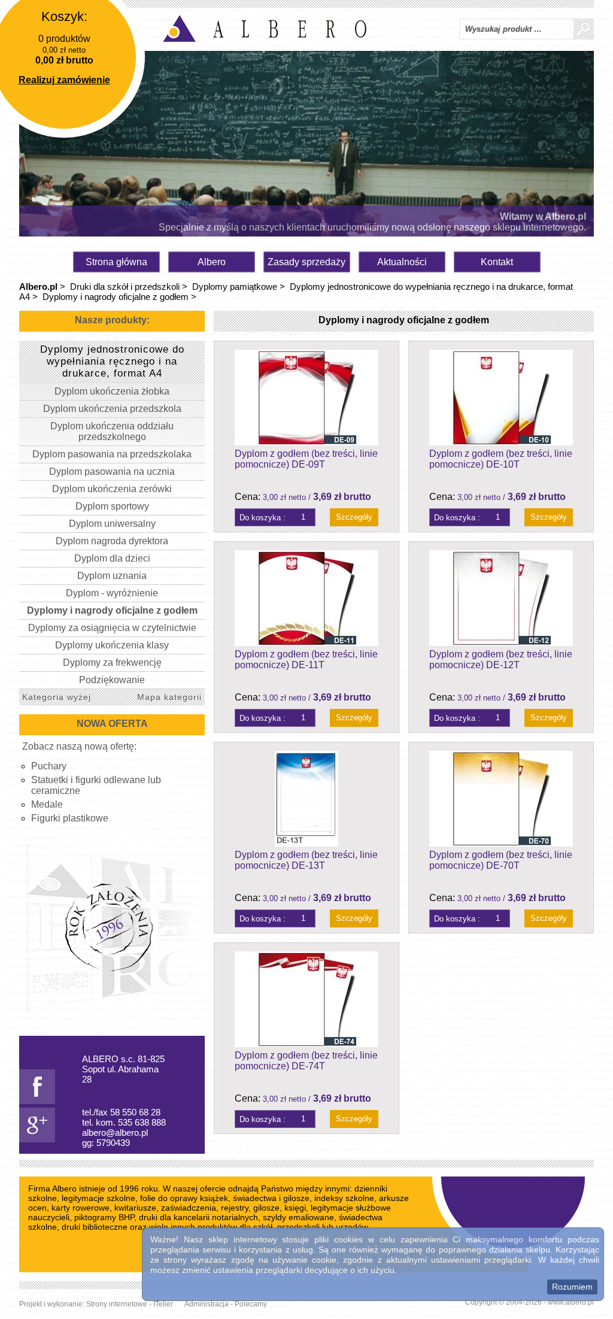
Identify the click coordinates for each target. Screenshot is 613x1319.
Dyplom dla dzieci (112, 558)
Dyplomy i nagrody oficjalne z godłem (116, 297)
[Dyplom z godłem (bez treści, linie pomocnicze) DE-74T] (306, 999)
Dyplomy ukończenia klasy (112, 645)
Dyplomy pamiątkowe (234, 286)
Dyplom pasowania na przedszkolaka (112, 454)
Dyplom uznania (112, 576)
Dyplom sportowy (112, 506)
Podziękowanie (112, 680)
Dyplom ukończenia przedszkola (112, 409)
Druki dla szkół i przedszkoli (125, 286)
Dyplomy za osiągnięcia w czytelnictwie (112, 628)
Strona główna (116, 262)
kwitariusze (135, 1207)
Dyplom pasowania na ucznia (112, 471)
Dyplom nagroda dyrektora (112, 541)
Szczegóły (354, 517)
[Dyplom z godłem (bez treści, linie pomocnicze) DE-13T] (306, 799)
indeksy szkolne (344, 1198)
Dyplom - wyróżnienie (112, 593)
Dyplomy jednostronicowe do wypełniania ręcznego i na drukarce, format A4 (112, 361)
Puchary (48, 766)
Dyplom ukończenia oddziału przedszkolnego (112, 431)
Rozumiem (572, 1286)
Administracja (206, 1304)
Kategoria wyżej (56, 697)
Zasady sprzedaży (306, 262)
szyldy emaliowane (298, 1217)
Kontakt (497, 262)
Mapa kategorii (169, 697)
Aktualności (402, 262)
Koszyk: (64, 16)
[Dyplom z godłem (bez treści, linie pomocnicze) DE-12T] (501, 598)
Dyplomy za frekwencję (112, 662)
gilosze (266, 1207)
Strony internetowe (116, 1304)
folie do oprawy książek (184, 1198)
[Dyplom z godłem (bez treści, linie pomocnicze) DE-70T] (501, 799)
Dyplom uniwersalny (112, 523)
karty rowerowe (80, 1207)
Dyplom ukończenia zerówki (112, 489)
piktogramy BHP (104, 1217)
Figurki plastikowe (69, 818)
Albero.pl (38, 286)
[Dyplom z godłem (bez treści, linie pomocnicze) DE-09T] (306, 397)
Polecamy (251, 1304)
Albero (212, 262)
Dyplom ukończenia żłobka (111, 391)
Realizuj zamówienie (64, 80)
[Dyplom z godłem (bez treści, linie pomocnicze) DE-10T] (501, 397)
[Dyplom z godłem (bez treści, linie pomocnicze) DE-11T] (306, 598)
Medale (47, 804)
